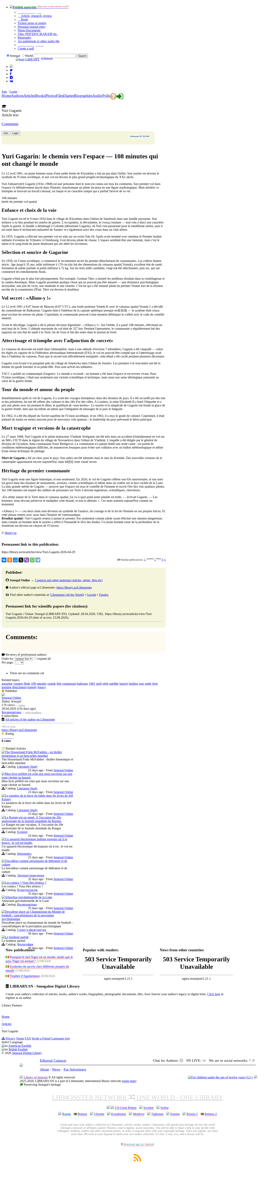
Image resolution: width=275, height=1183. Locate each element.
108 (33, 683)
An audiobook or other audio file (38, 41)
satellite (114, 683)
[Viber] (26, 560)
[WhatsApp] (32, 560)
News (56, 1069)
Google (91, 594)
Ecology (22, 832)
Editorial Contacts (53, 1060)
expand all (44, 658)
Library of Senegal (36, 1077)
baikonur (82, 683)
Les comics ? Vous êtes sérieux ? (25, 882)
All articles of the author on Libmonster (30, 719)
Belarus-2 (211, 1114)
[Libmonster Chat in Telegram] (182, 1060)
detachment (19, 687)
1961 (92, 683)
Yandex (104, 594)
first (59, 683)
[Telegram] (37, 560)
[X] (21, 560)
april (99, 683)
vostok (51, 683)
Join (4, 91)
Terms (20, 1038)
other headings (33, 712)
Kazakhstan (118, 1114)
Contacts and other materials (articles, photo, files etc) (68, 580)
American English (19, 1045)
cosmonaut (69, 683)
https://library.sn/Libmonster (74, 587)
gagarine (7, 683)
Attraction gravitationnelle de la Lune (28, 897)
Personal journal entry (31, 26)
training (6, 687)
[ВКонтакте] (4, 560)
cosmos (18, 683)
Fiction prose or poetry (32, 23)
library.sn (11, 533)
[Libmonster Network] (220, 1077)
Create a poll (26, 48)
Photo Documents (29, 30)
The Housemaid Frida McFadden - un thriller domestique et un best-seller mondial (32, 753)
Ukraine (99, 1114)
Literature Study (27, 766)
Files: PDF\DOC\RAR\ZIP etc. (38, 34)
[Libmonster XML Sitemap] (137, 1160)
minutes (42, 683)
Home (5, 1016)
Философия (25, 944)
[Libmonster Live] (11, 81)
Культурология (27, 890)
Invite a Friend (41, 1038)
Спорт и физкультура (31, 930)
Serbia (164, 1107)
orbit (105, 683)
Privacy (10, 1038)
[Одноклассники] (9, 560)
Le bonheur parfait (16, 937)
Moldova (138, 1114)
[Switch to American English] (11, 66)
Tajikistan (157, 1114)
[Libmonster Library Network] (255, 1077)
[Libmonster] (21, 1066)
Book (24, 19)
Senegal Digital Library (27, 1053)
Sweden (148, 1107)
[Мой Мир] (15, 560)
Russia (66, 1114)
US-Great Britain (125, 1107)
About (44, 1069)
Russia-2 (192, 1114)
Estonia (175, 1114)
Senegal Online (11, 697)
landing (133, 683)
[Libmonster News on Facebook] (10, 74)
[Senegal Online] (3, 695)
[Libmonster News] (11, 70)
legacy (42, 687)
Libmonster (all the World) (67, 594)
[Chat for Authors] (11, 77)
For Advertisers (75, 1069)
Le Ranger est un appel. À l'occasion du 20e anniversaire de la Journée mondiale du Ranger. (32, 819)
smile (148, 683)
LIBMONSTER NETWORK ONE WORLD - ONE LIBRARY (137, 1097)
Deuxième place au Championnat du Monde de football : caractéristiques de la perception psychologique (33, 915)
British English (18, 1049)
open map (129, 1081)
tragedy (32, 687)
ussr (141, 683)
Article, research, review (36, 16)
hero (155, 683)
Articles (6, 1024)
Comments (10, 124)
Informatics (24, 853)
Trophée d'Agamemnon (25, 976)
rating (22, 705)
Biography (24, 37)
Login (13, 91)
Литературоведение (30, 875)
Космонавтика (11, 712)
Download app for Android (138, 1144)
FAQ (28, 1038)
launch (123, 683)
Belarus (82, 1114)
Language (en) (60, 1038)
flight (27, 683)
